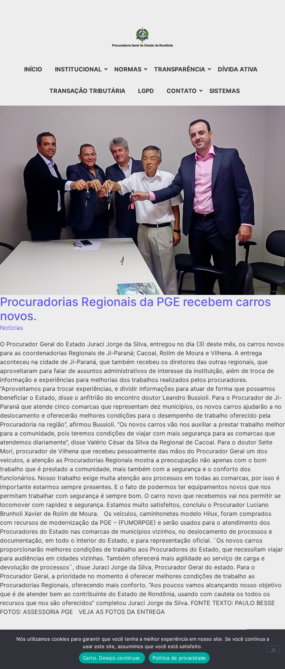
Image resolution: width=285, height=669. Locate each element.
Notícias (11, 327)
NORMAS (127, 69)
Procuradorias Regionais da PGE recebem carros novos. (135, 309)
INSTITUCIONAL (78, 69)
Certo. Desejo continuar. (112, 658)
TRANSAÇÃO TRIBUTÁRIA (87, 90)
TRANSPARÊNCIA (179, 69)
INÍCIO (33, 69)
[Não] (273, 649)
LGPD (146, 90)
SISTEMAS (224, 90)
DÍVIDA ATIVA (238, 69)
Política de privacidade (179, 658)
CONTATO (182, 90)
